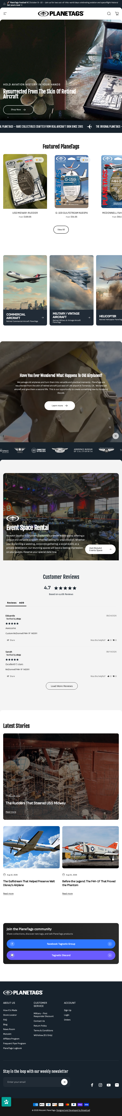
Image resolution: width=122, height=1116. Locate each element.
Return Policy (40, 1025)
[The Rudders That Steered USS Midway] (61, 776)
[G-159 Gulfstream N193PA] (71, 181)
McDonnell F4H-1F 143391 (18, 669)
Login (66, 1015)
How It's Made (10, 1010)
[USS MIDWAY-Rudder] (25, 181)
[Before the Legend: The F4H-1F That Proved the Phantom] (90, 847)
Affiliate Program (11, 1038)
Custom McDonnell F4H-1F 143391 (21, 633)
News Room (9, 1029)
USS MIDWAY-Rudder (25, 212)
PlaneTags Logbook (12, 1048)
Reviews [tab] (12, 602)
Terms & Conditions (43, 1030)
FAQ (5, 1019)
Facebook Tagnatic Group (61, 944)
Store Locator (10, 1015)
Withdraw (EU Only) (43, 1035)
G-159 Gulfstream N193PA (71, 212)
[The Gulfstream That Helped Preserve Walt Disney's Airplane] (31, 847)
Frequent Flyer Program (14, 1043)
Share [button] (12, 640)
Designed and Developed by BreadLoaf (73, 1110)
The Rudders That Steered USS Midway (36, 803)
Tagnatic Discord (60, 955)
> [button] (62, 686)
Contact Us (39, 1021)
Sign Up (67, 1010)
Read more (11, 812)
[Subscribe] (64, 1082)
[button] (109, 640)
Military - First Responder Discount (44, 1015)
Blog (5, 1024)
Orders (67, 1019)
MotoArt (7, 1034)
